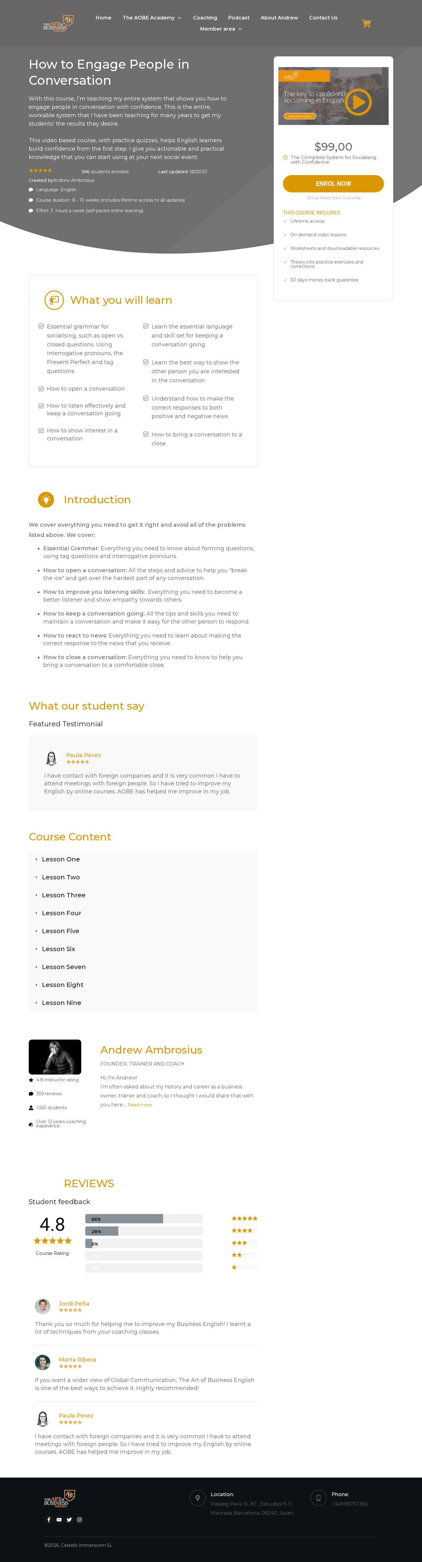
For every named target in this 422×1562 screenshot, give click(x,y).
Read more (139, 1105)
